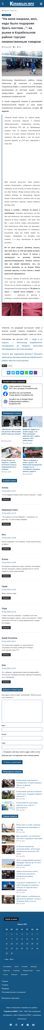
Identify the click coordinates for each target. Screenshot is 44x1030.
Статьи (5, 974)
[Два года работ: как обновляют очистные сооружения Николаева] (8, 839)
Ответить (6, 499)
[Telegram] (31, 372)
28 (37, 948)
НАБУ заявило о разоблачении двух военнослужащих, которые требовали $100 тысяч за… (28, 898)
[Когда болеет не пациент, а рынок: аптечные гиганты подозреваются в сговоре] (11, 452)
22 (7, 948)
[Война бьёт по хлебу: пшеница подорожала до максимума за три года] (8, 828)
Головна (5, 985)
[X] (13, 372)
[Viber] (35, 372)
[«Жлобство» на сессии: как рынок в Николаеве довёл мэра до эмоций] (11, 421)
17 (17, 944)
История (24, 966)
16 (12, 944)
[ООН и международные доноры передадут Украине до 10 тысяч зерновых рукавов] (8, 863)
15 (7, 944)
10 (17, 939)
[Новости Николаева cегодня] (22, 4)
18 (22, 944)
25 (22, 948)
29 (7, 953)
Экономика (24, 974)
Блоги (16, 966)
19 (27, 944)
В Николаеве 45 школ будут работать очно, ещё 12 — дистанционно (27, 805)
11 (22, 939)
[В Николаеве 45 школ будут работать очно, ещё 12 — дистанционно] (8, 806)
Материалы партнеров (10, 998)
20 (32, 944)
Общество (13, 10)
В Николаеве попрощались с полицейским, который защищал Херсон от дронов (29, 782)
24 (17, 948)
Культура (34, 966)
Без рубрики (7, 966)
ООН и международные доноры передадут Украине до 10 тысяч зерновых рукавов (28, 862)
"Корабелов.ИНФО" (11, 1011)
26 (27, 948)
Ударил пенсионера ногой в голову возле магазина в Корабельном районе (27, 873)
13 (32, 939)
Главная (6, 10)
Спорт (38, 970)
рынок (10, 365)
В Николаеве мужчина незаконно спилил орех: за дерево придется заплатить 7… (29, 794)
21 (37, 944)
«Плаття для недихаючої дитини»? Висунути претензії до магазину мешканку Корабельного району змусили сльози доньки (22, 357)
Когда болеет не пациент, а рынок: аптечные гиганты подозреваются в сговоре (9, 464)
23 (12, 948)
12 (27, 939)
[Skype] (17, 372)
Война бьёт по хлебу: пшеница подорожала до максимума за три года (28, 827)
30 (12, 953)
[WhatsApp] (26, 372)
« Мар (6, 959)
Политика (16, 970)
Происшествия (28, 970)
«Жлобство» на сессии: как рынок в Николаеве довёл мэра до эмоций (11, 431)
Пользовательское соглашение (14, 992)
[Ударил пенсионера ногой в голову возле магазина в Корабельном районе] (8, 874)
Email (4, 734)
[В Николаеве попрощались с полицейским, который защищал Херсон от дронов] (8, 783)
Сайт (3, 743)
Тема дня (14, 974)
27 (32, 948)
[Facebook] (8, 372)
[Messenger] (22, 372)
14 (37, 939)
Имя (4, 725)
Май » (12, 959)
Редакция (5, 988)
